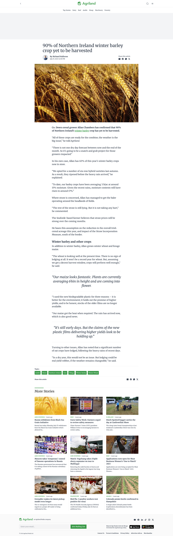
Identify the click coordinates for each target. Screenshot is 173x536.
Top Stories (67, 10)
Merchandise (148, 533)
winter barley (82, 130)
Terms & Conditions (112, 533)
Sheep (91, 10)
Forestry (107, 10)
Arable (85, 10)
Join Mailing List (78, 527)
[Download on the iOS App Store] (134, 527)
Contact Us (101, 533)
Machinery (99, 10)
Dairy (74, 10)
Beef (79, 10)
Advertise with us (136, 533)
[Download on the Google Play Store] (148, 527)
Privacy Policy (124, 533)
